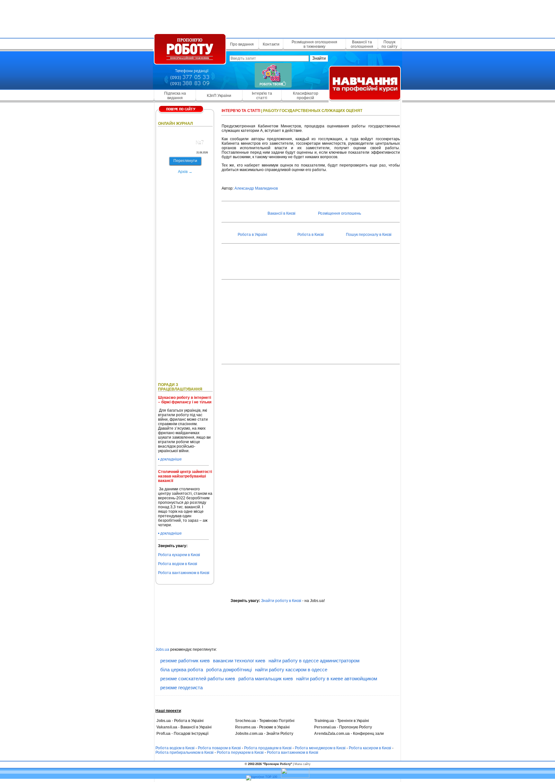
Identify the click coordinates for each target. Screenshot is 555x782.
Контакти (271, 44)
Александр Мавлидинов (256, 188)
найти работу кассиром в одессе (291, 669)
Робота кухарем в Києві (179, 555)
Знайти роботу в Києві (281, 600)
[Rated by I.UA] (295, 776)
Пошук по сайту (389, 44)
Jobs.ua (162, 649)
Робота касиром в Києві (370, 748)
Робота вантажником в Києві (183, 573)
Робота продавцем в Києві (268, 748)
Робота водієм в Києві (177, 564)
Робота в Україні (252, 234)
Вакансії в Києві (281, 213)
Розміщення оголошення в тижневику (314, 44)
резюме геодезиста (181, 687)
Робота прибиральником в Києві (184, 752)
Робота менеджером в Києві (320, 748)
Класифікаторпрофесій (305, 95)
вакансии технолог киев (239, 660)
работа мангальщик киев (265, 678)
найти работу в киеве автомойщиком (336, 678)
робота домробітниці (229, 669)
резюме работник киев (185, 660)
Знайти (319, 58)
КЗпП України (219, 95)
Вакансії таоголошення (362, 44)
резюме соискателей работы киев (197, 678)
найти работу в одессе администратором (314, 660)
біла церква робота (181, 669)
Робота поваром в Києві (219, 748)
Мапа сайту (303, 764)
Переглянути (185, 161)
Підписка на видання (175, 95)
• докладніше (170, 459)
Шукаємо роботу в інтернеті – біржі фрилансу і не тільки (184, 399)
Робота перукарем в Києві (240, 752)
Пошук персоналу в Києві (369, 234)
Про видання (242, 44)
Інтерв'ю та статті (262, 95)
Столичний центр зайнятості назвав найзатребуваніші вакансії (185, 476)
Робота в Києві (310, 234)
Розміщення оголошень (339, 213)
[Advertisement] (277, 17)
